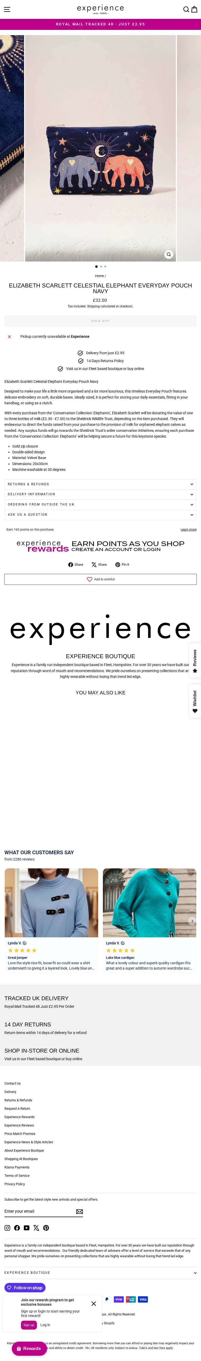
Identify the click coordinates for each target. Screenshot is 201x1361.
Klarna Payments (17, 1167)
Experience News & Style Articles (28, 1142)
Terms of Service (17, 1176)
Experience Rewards (19, 1117)
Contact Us (12, 1083)
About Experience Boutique (24, 1150)
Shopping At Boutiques (21, 1159)
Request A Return (17, 1108)
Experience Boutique (27, 1273)
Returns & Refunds (28, 484)
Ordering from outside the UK (41, 504)
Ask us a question (28, 514)
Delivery (10, 1092)
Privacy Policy (14, 1184)
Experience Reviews (19, 1125)
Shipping (93, 306)
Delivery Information (31, 494)
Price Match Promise (19, 1134)
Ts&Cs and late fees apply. (156, 1348)
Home (99, 276)
